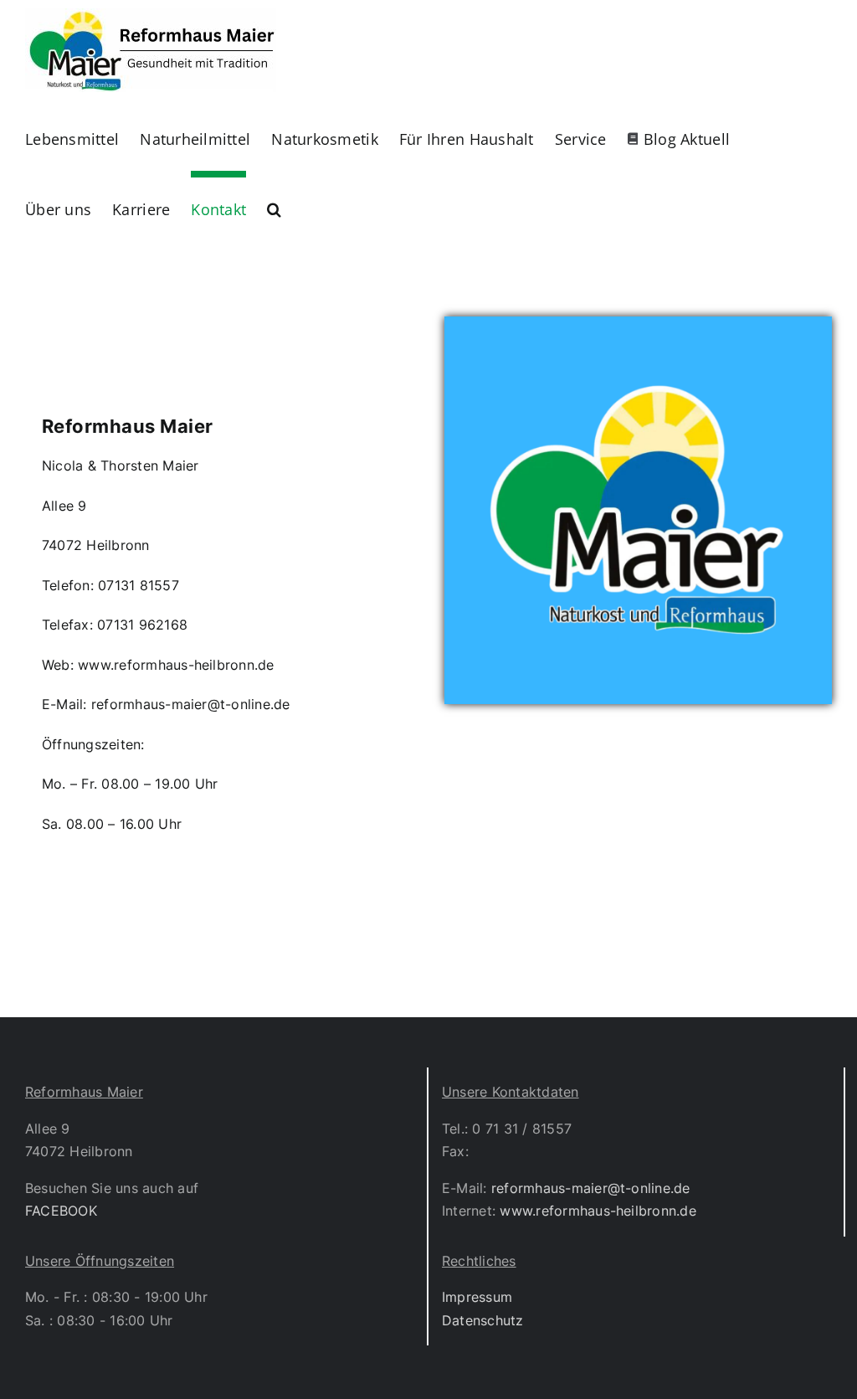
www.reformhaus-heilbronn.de (597, 1210)
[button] (274, 206)
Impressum (477, 1296)
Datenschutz (483, 1320)
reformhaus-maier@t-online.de (590, 1188)
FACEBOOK (61, 1210)
